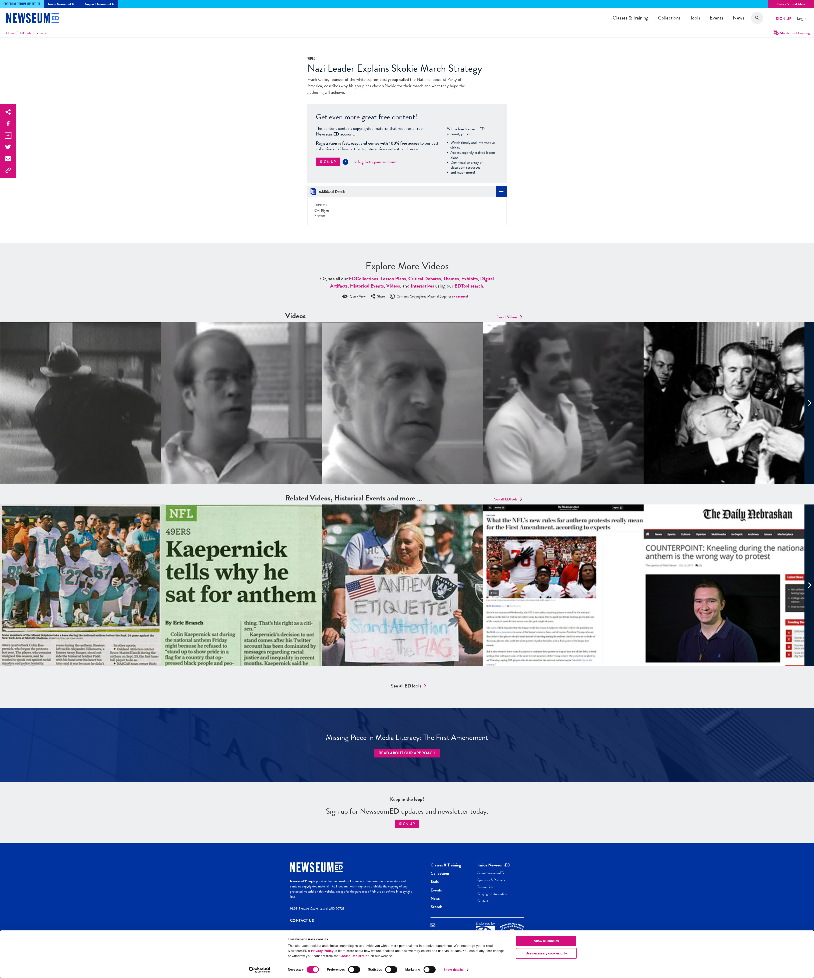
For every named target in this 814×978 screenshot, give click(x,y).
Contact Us (302, 920)
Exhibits (469, 278)
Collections (669, 18)
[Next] (809, 403)
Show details (453, 969)
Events (716, 18)
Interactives (422, 286)
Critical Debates (424, 278)
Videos (41, 33)
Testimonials (485, 886)
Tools (695, 18)
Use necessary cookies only (546, 953)
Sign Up (784, 18)
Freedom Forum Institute (22, 4)
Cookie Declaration (354, 956)
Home (10, 33)
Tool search (468, 286)
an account (459, 296)
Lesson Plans (393, 278)
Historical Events (367, 286)
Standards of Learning (795, 33)
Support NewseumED (99, 4)
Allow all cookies (546, 941)
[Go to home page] (32, 18)
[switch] (354, 969)
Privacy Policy (322, 951)
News (738, 18)
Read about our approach (407, 753)
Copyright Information (492, 893)
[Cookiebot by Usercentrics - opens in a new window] (259, 970)
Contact (482, 900)
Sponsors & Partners (491, 879)
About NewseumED (490, 872)
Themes (451, 278)
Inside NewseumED (493, 865)
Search (436, 906)
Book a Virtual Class (791, 4)
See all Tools (406, 686)
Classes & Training (630, 18)
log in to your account (377, 161)
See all (506, 317)
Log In (801, 18)
